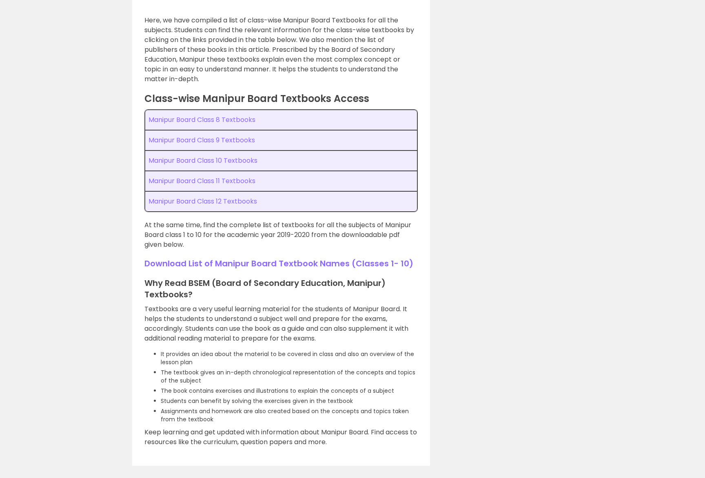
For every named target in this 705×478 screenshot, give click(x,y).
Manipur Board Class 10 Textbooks (203, 160)
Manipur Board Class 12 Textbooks (203, 201)
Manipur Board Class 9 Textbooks (202, 140)
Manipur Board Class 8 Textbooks (202, 119)
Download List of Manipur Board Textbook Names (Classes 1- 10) (278, 263)
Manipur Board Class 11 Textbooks (202, 181)
